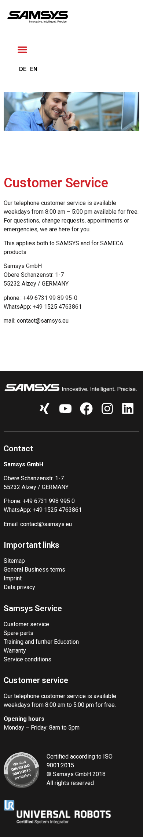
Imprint (13, 578)
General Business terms (34, 569)
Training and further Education (41, 641)
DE (22, 69)
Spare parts (18, 632)
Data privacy (19, 587)
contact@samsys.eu (46, 524)
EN (33, 69)
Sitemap (14, 560)
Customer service (26, 624)
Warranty (15, 650)
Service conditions (27, 659)
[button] (22, 49)
